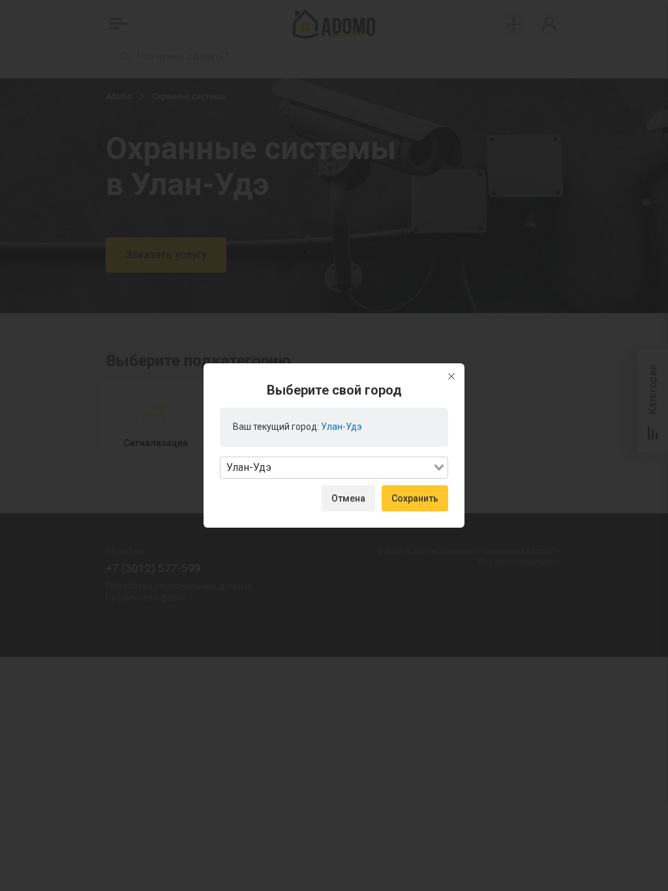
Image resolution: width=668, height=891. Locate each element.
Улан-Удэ (341, 426)
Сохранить (414, 498)
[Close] (451, 376)
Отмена (348, 498)
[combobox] (334, 468)
